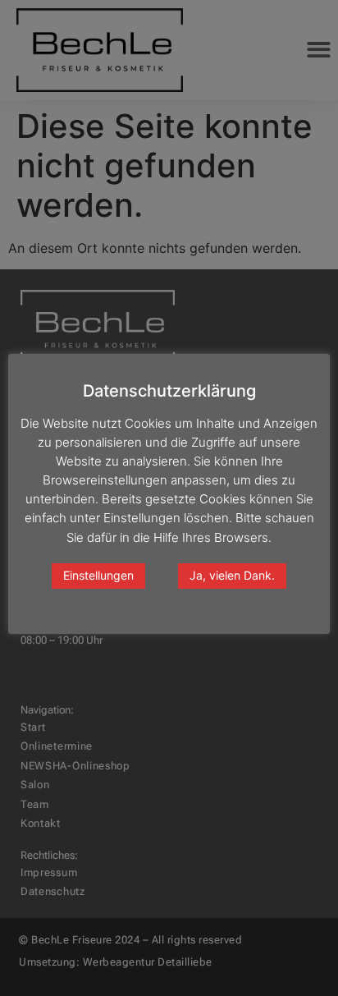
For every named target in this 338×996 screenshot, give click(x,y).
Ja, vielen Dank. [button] (232, 575)
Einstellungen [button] (98, 575)
